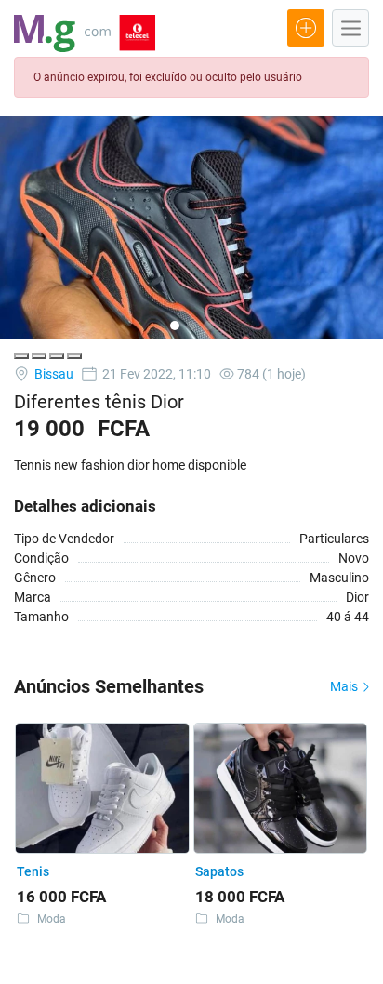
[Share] (39, 356)
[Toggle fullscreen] (56, 356)
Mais (345, 686)
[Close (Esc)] (21, 356)
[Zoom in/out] (74, 356)
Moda (51, 918)
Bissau (52, 373)
